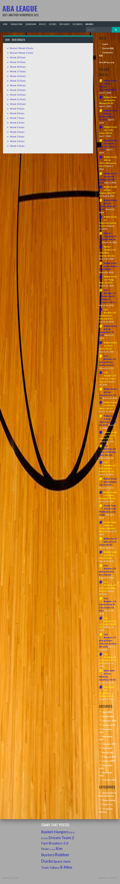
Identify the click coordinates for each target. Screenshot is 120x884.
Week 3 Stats (17, 136)
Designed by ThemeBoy (108, 878)
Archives (89, 24)
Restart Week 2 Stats (21, 48)
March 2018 (108, 716)
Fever (45, 849)
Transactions (16, 24)
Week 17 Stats (18, 71)
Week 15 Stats (18, 80)
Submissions (30, 24)
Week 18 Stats (18, 66)
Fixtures (52, 24)
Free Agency (64, 24)
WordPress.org (106, 62)
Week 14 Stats (18, 85)
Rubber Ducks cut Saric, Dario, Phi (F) (108, 345)
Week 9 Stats (17, 108)
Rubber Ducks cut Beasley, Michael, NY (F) (108, 100)
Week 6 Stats (17, 122)
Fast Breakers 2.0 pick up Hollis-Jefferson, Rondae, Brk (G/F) (108, 640)
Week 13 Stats (18, 90)
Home (5, 24)
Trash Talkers (50, 867)
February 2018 (109, 720)
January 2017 (108, 761)
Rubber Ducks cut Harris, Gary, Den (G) (108, 555)
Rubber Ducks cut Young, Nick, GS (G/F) (108, 279)
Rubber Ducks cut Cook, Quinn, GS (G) (108, 130)
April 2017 (107, 748)
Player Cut (107, 804)
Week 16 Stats (18, 76)
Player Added (109, 800)
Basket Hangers (55, 831)
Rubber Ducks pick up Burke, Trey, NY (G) (108, 266)
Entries (108, 48)
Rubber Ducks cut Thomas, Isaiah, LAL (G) (108, 435)
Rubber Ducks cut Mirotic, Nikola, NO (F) (108, 405)
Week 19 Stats (18, 62)
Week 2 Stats (17, 141)
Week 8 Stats (17, 113)
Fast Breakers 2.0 (54, 843)
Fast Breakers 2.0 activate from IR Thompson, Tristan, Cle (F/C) (107, 296)
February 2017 (109, 756)
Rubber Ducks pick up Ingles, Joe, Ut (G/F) (108, 481)
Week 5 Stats (17, 127)
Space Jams (62, 861)
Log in (105, 44)
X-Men (66, 867)
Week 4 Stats (17, 131)
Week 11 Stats (18, 99)
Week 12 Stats (18, 94)
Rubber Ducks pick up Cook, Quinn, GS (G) (108, 541)
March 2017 (108, 752)
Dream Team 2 (61, 837)
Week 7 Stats (17, 117)
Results (42, 24)
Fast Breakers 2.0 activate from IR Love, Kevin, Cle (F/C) (107, 604)
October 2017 (109, 744)
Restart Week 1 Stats (21, 52)
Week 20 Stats (18, 57)
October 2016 (109, 780)
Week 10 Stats (18, 104)
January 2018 (108, 725)
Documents (78, 24)
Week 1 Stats (17, 145)
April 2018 (107, 712)
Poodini (52, 849)
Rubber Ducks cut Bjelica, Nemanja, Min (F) (108, 495)
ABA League (19, 8)
